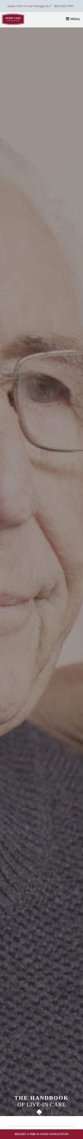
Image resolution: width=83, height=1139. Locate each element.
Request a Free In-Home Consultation (41, 1134)
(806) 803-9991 (64, 6)
